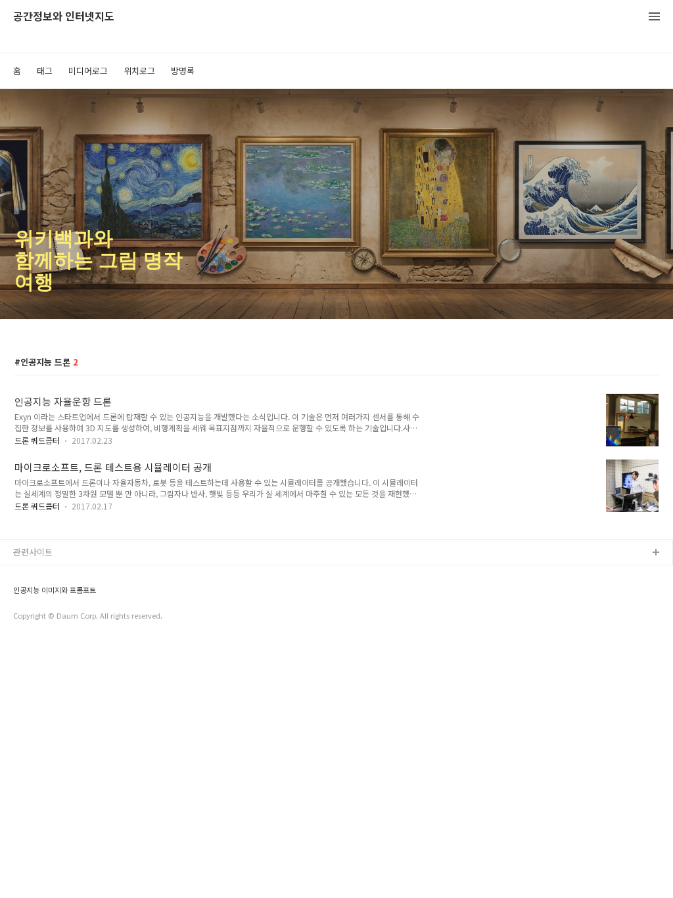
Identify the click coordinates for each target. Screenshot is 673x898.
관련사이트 (33, 552)
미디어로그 (88, 70)
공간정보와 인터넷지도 (63, 17)
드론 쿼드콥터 (37, 440)
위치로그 (139, 70)
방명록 (183, 70)
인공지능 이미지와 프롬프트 (54, 590)
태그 (45, 70)
